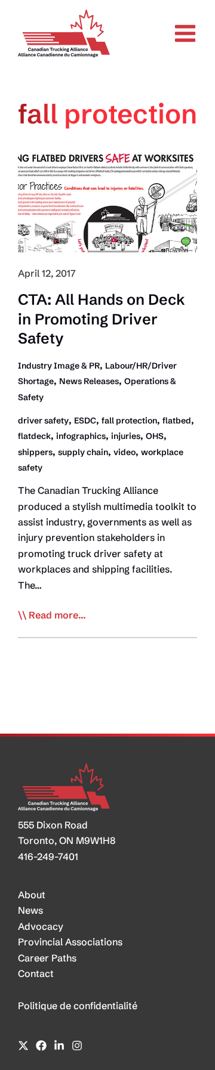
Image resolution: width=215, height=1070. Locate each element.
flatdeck (34, 436)
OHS (155, 436)
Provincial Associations (70, 942)
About (31, 895)
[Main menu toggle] (185, 33)
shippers (35, 452)
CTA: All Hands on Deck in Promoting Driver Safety (101, 318)
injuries (125, 436)
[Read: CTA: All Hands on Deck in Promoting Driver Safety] (107, 201)
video (124, 452)
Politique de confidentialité (77, 1006)
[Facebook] (41, 1045)
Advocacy (40, 926)
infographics (81, 436)
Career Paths (47, 958)
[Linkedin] (59, 1045)
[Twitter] (23, 1045)
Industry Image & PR (59, 365)
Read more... (57, 615)
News (30, 910)
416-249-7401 (48, 856)
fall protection (129, 420)
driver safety (43, 420)
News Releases (89, 381)
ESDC (85, 420)
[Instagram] (77, 1045)
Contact (36, 973)
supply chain (83, 452)
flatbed (176, 420)
